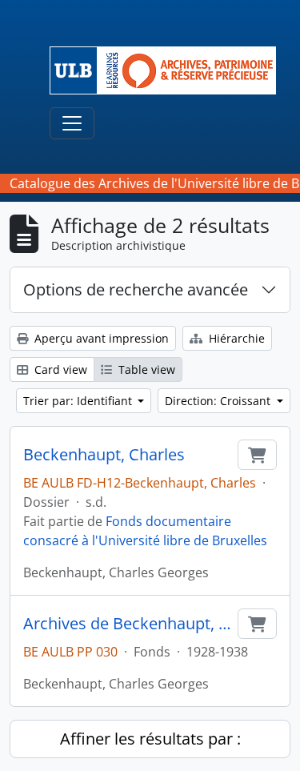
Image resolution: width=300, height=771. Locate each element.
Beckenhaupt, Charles (104, 454)
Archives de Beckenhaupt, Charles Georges (127, 623)
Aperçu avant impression (100, 338)
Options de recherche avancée (135, 289)
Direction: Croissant (219, 400)
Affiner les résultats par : (150, 738)
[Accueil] (169, 70)
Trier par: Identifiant (79, 400)
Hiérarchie (235, 338)
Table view (145, 369)
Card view (59, 369)
